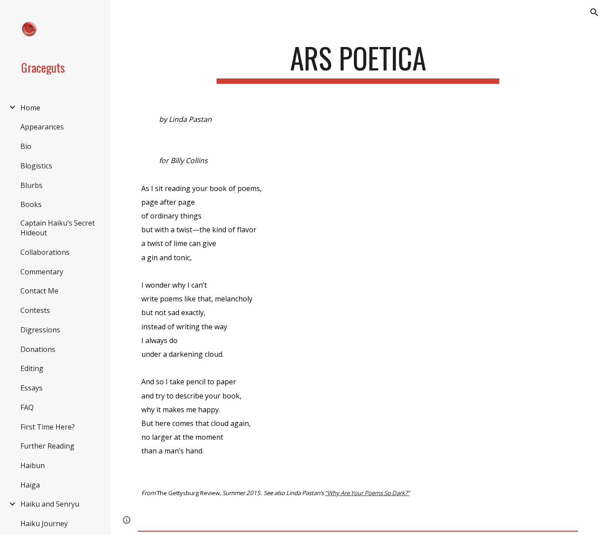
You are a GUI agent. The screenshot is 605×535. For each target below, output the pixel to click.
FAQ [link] (27, 407)
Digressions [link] (40, 330)
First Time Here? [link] (47, 427)
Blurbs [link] (31, 185)
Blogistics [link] (36, 166)
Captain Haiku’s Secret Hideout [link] (57, 228)
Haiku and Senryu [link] (49, 504)
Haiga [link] (30, 485)
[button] (594, 12)
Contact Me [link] (39, 291)
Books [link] (31, 204)
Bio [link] (25, 146)
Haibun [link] (32, 465)
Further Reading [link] (47, 446)
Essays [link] (31, 388)
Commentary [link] (41, 272)
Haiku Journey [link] (44, 523)
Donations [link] (37, 349)
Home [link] (30, 108)
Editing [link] (31, 368)
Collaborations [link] (45, 252)
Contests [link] (35, 310)
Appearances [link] (42, 127)
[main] (358, 62)
